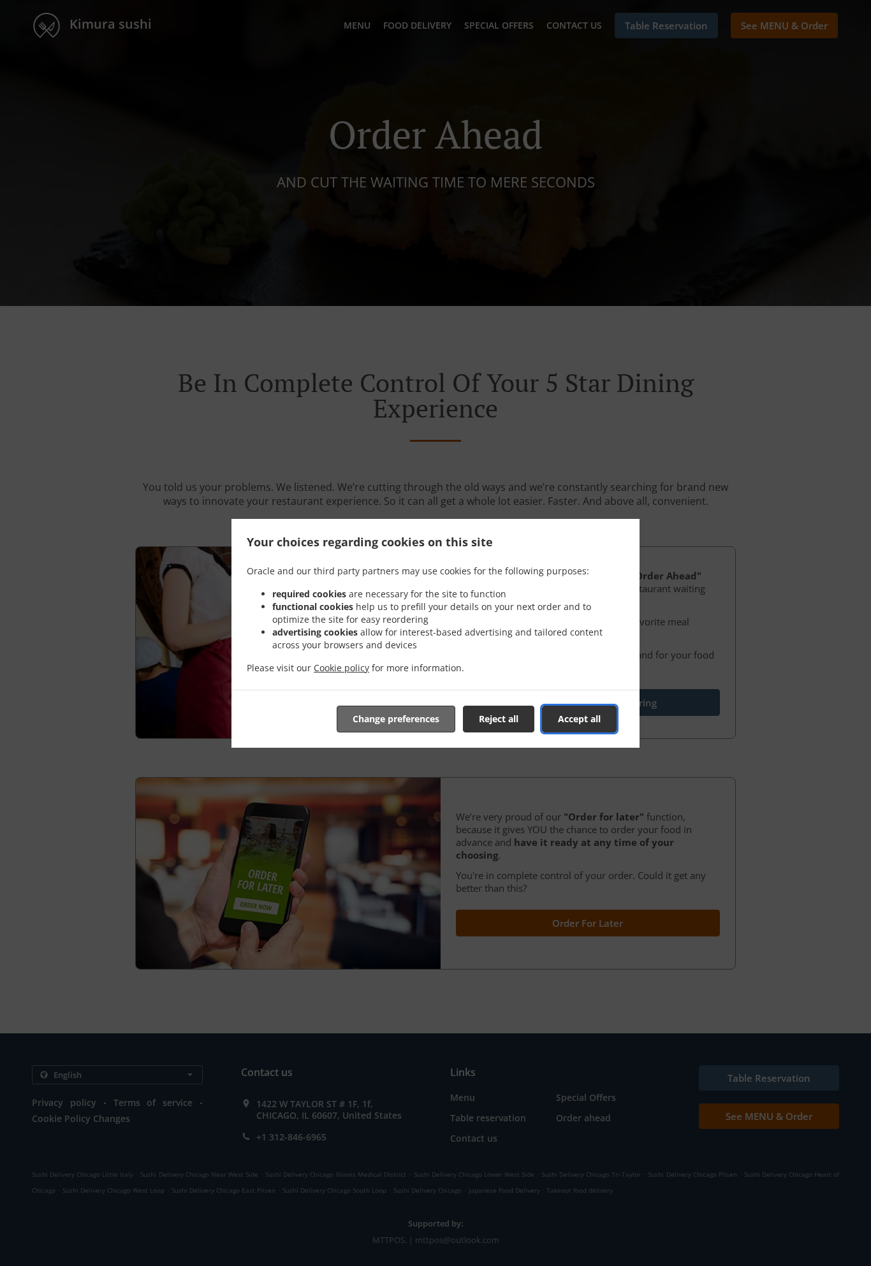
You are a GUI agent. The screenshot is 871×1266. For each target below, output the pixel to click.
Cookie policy (341, 668)
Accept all (579, 719)
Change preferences (396, 719)
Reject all (498, 719)
